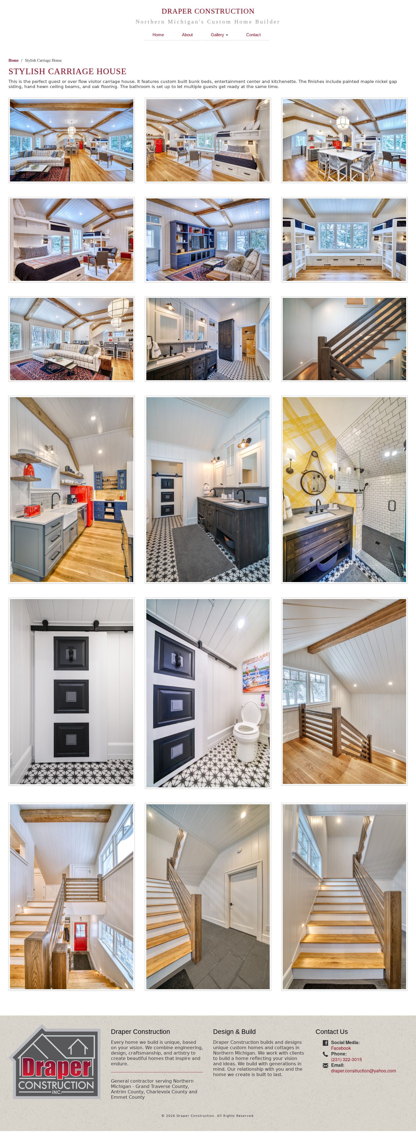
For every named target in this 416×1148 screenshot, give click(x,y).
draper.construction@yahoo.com (363, 1070)
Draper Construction (208, 11)
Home (158, 34)
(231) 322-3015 (346, 1059)
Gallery (218, 34)
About (187, 34)
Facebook (341, 1048)
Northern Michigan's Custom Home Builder (208, 22)
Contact (253, 34)
